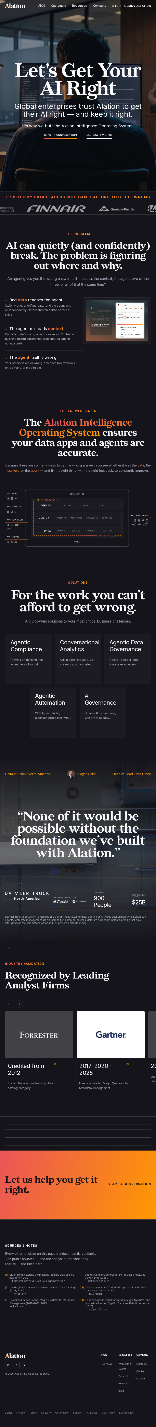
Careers (141, 1378)
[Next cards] (19, 1004)
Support (77, 1412)
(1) (56, 1064)
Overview (106, 1363)
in (8, 1364)
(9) (127, 1064)
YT (25, 1364)
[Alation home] (15, 5)
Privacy (20, 1412)
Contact (140, 1371)
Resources (79, 5)
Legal (8, 1412)
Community (62, 1412)
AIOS (41, 5)
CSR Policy (108, 1412)
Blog (121, 1390)
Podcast (123, 1376)
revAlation (124, 1383)
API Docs (92, 1412)
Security (46, 1412)
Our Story (141, 1363)
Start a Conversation (131, 5)
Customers (58, 5)
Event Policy (126, 1412)
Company (99, 5)
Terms (33, 1412)
